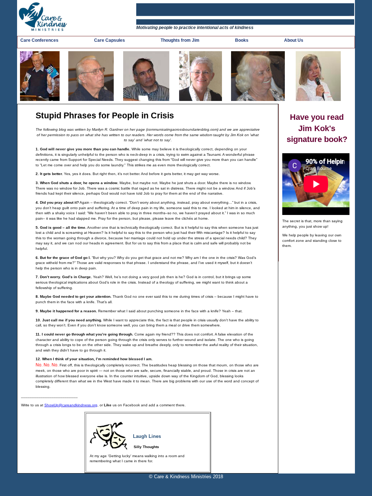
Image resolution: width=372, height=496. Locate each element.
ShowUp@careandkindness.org (70, 405)
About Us (293, 40)
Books (241, 40)
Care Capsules (109, 40)
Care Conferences (39, 40)
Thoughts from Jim (180, 40)
